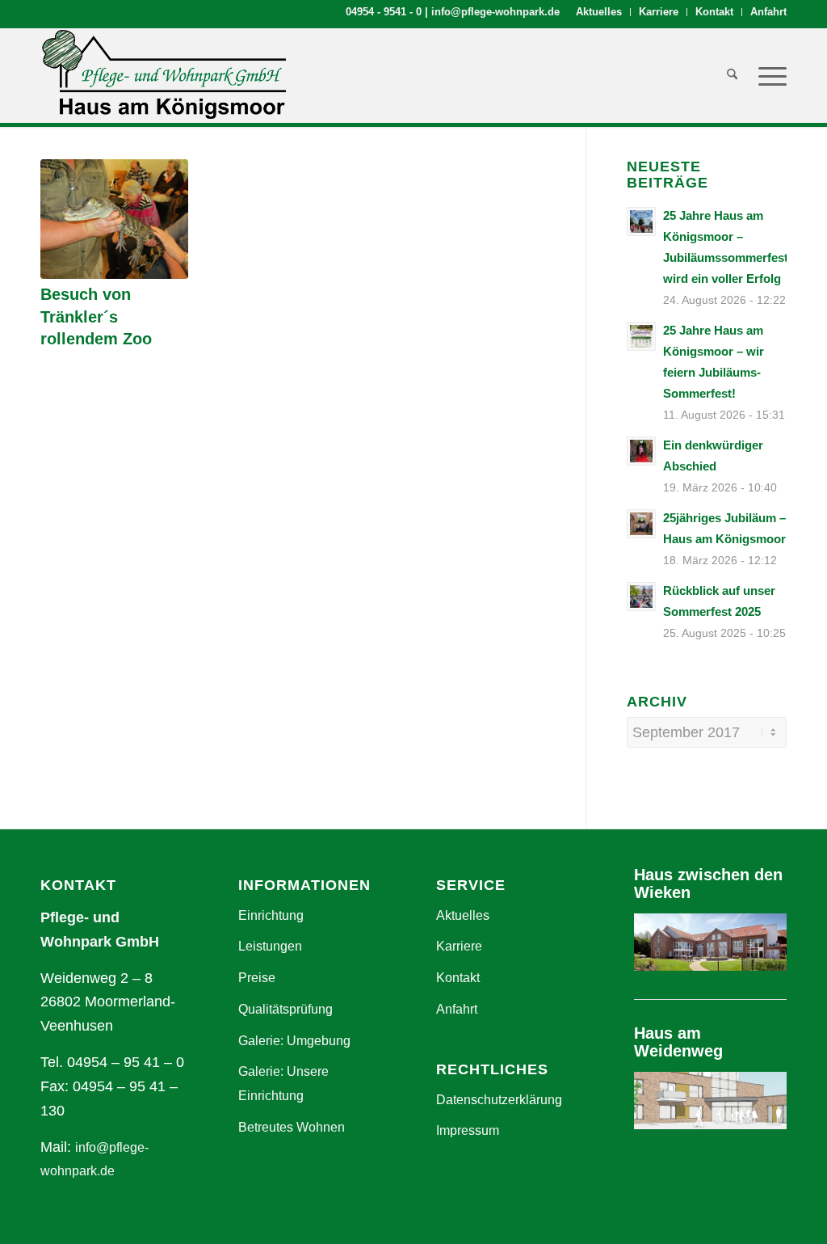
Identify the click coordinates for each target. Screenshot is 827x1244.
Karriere (658, 12)
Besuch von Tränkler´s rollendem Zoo (96, 316)
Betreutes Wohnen (291, 1127)
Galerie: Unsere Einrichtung (283, 1084)
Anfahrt (768, 12)
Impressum (467, 1130)
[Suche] (732, 75)
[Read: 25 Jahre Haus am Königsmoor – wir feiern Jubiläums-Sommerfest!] (641, 336)
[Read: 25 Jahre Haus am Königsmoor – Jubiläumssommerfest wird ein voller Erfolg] (641, 221)
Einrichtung (271, 915)
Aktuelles (599, 12)
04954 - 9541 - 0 (384, 12)
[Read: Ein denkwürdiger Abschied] (641, 451)
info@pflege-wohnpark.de (495, 12)
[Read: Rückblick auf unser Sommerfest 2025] (641, 596)
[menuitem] (599, 12)
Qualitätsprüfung (285, 1009)
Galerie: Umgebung (294, 1041)
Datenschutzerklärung (499, 1100)
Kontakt (714, 12)
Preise (256, 978)
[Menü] (767, 75)
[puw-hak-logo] (163, 75)
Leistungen (270, 946)
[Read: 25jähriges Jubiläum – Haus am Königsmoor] (641, 523)
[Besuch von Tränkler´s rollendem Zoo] (114, 219)
